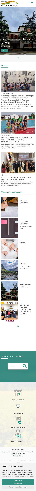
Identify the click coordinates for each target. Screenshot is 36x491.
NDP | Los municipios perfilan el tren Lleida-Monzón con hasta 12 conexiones (16, 178)
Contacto (4, 461)
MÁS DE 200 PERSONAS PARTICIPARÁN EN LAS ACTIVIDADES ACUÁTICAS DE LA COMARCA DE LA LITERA (16, 140)
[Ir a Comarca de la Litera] (9, 3)
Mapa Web (10, 461)
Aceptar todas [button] (18, 480)
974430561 (14, 453)
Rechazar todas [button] (18, 483)
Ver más (4, 50)
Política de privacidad (28, 461)
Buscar (25, 366)
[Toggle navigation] (32, 4)
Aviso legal (17, 461)
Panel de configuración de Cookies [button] (18, 487)
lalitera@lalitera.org (18, 455)
